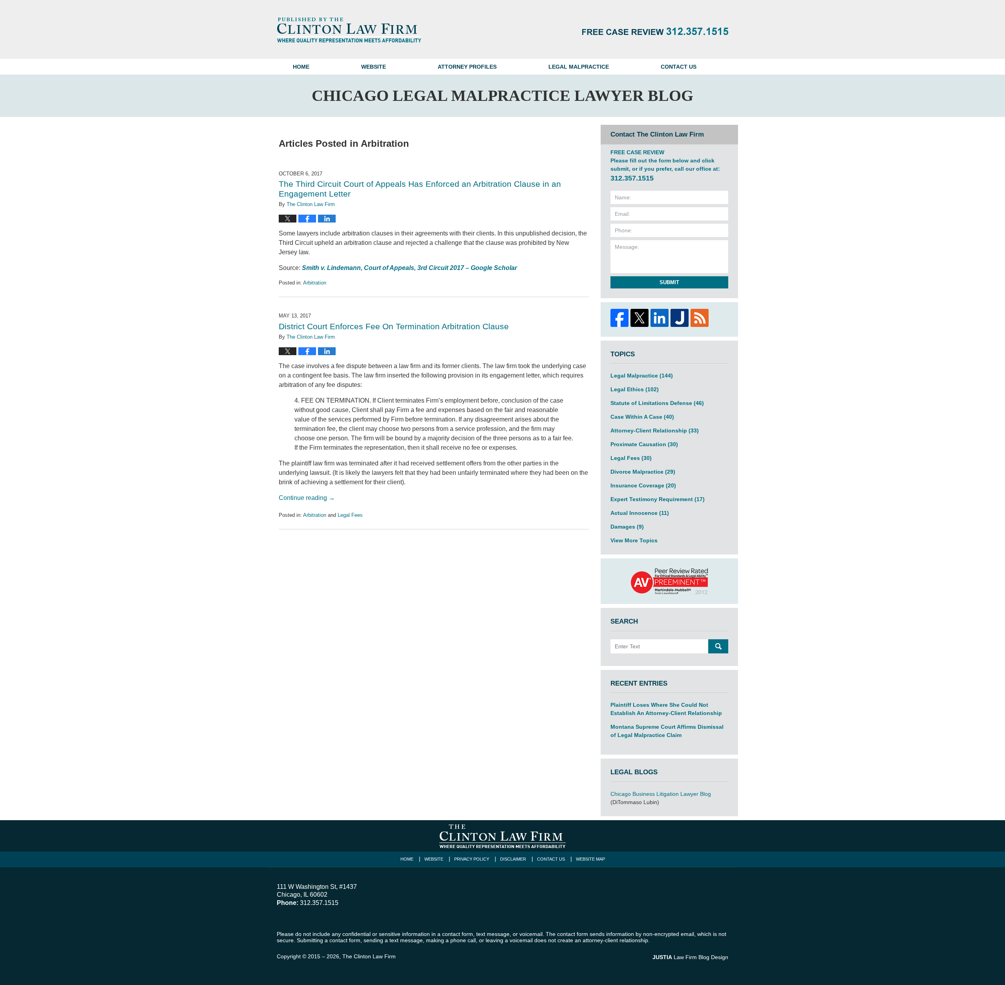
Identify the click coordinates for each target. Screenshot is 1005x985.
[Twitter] (639, 318)
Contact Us (678, 67)
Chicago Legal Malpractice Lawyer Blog (349, 29)
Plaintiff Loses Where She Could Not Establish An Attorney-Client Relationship (666, 709)
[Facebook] (619, 318)
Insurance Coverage (643, 485)
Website (373, 67)
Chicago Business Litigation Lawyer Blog (660, 794)
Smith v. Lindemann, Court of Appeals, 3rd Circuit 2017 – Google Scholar (409, 267)
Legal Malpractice (578, 67)
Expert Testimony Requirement (657, 499)
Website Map (590, 859)
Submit (669, 282)
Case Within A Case (642, 417)
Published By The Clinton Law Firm (655, 31)
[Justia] (679, 318)
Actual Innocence (639, 513)
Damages (627, 527)
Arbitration (314, 283)
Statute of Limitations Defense (657, 403)
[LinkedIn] (659, 318)
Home (301, 67)
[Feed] (699, 318)
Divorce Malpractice (642, 472)
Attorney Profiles (467, 67)
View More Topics (634, 540)
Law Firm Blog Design (690, 957)
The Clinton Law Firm (369, 956)
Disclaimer (513, 859)
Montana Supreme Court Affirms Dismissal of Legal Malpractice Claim (667, 731)
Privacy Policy (471, 859)
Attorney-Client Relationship (654, 430)
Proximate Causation (644, 444)
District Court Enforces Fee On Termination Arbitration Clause (394, 326)
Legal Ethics (634, 389)
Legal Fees (350, 515)
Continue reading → (307, 497)
